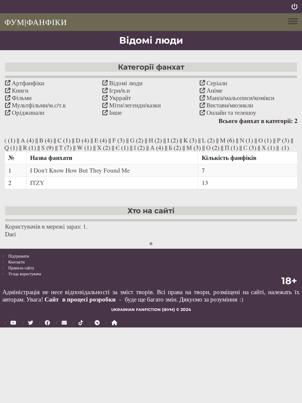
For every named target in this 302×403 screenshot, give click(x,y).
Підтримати (18, 256)
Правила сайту (21, 268)
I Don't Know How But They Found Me (80, 170)
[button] (151, 244)
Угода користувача (24, 273)
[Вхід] (294, 6)
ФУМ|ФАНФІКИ (35, 21)
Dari (10, 234)
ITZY (37, 182)
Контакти (16, 262)
